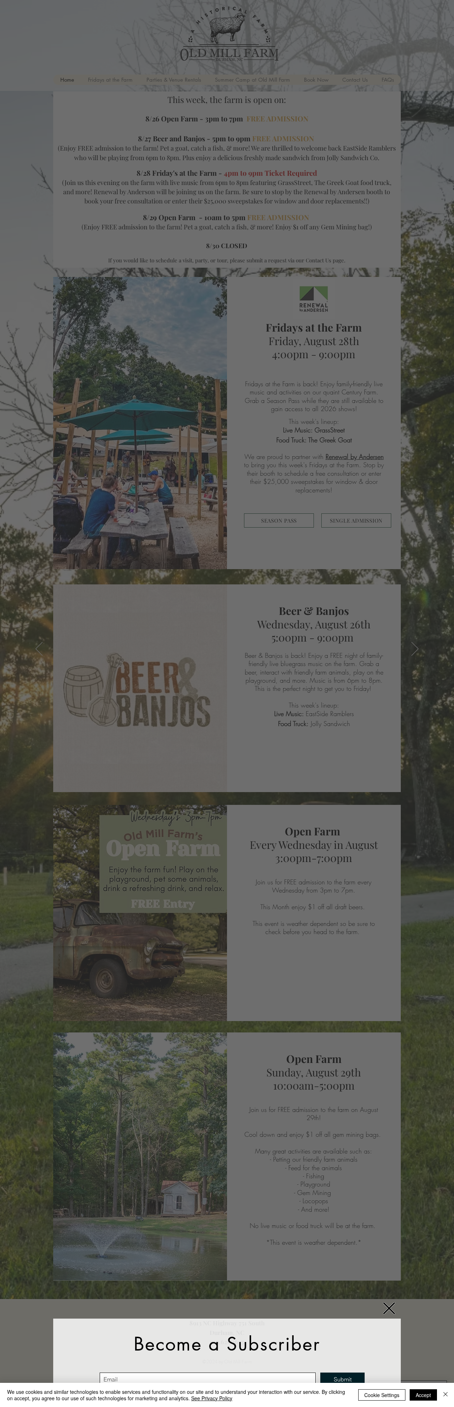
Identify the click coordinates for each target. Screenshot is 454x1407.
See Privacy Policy (211, 1398)
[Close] (445, 1395)
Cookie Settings (381, 1394)
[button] (389, 1308)
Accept (423, 1394)
